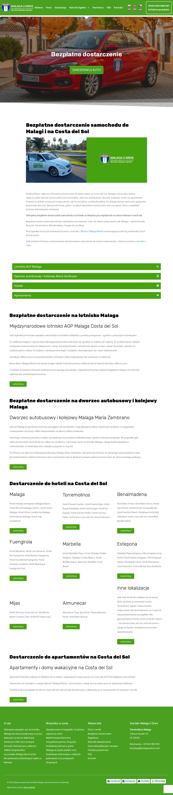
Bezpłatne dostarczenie (99, 734)
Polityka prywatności (98, 750)
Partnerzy (98, 7)
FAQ (109, 7)
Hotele (18, 285)
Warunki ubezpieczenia (99, 742)
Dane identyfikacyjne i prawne (103, 746)
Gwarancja (60, 7)
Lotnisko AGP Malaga (27, 266)
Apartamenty (22, 295)
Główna (39, 7)
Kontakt (118, 7)
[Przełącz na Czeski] (140, 6)
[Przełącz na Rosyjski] (129, 10)
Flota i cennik (94, 729)
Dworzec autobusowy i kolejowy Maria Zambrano (45, 276)
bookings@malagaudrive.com (145, 748)
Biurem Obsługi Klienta (92, 231)
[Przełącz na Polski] (129, 6)
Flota (48, 7)
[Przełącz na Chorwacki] (140, 10)
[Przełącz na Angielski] (135, 6)
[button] (86, 266)
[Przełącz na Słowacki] (135, 10)
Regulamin (93, 738)
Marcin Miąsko (29, 787)
